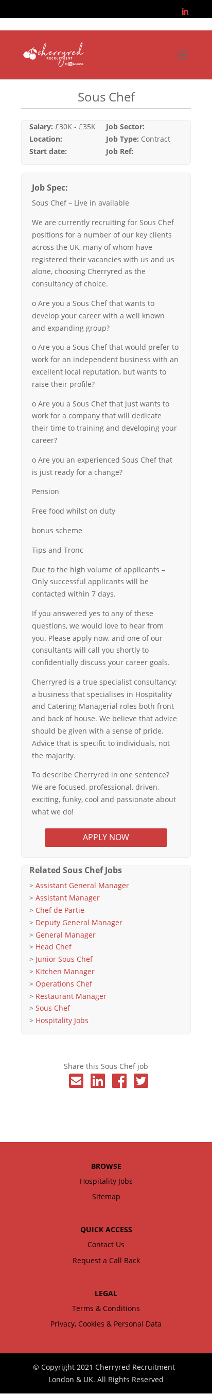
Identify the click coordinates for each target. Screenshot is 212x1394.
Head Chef (54, 946)
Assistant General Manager (82, 885)
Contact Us (106, 1244)
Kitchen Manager (65, 971)
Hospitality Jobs (62, 1020)
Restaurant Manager (71, 996)
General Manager (66, 935)
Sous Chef (53, 1008)
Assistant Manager (68, 898)
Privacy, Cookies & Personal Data (106, 1324)
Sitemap (106, 1196)
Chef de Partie (60, 910)
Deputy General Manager (79, 922)
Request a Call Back (106, 1260)
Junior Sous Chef (64, 959)
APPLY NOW (106, 837)
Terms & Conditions (106, 1308)
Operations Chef (64, 984)
